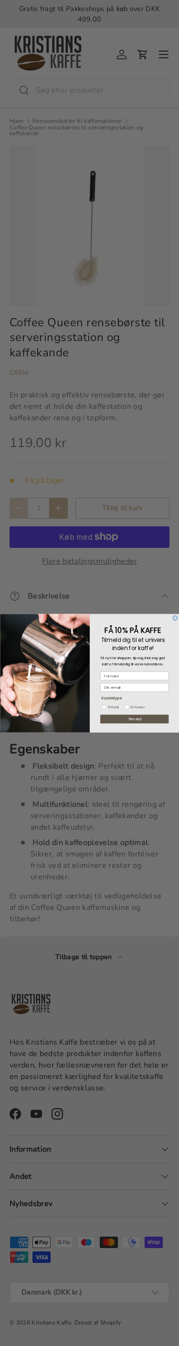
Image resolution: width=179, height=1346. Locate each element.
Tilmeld (134, 718)
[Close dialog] (175, 618)
